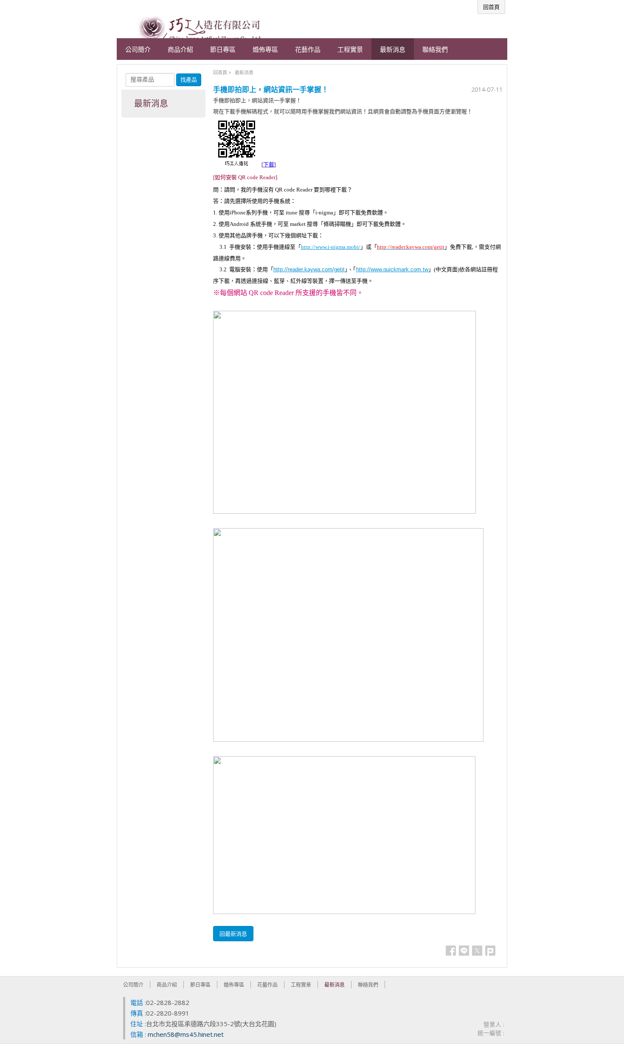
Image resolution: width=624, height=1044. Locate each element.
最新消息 (244, 72)
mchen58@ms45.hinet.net (186, 1034)
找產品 (188, 79)
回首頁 (220, 72)
